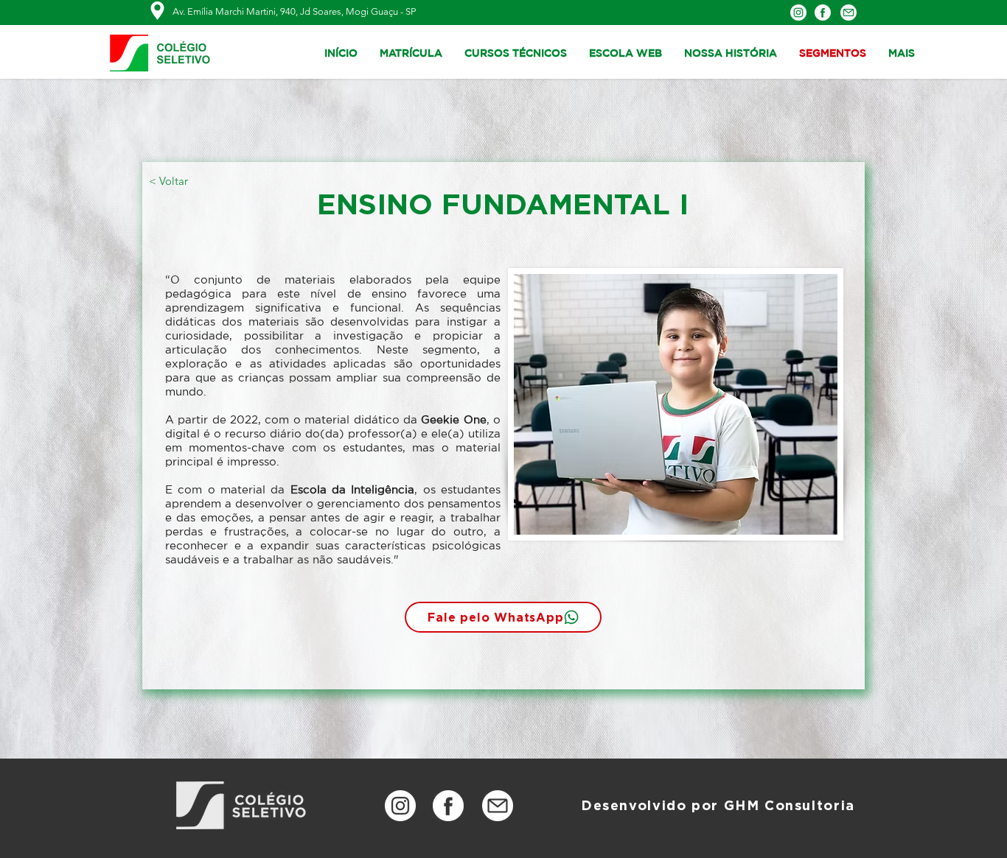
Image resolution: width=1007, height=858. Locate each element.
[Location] (157, 10)
